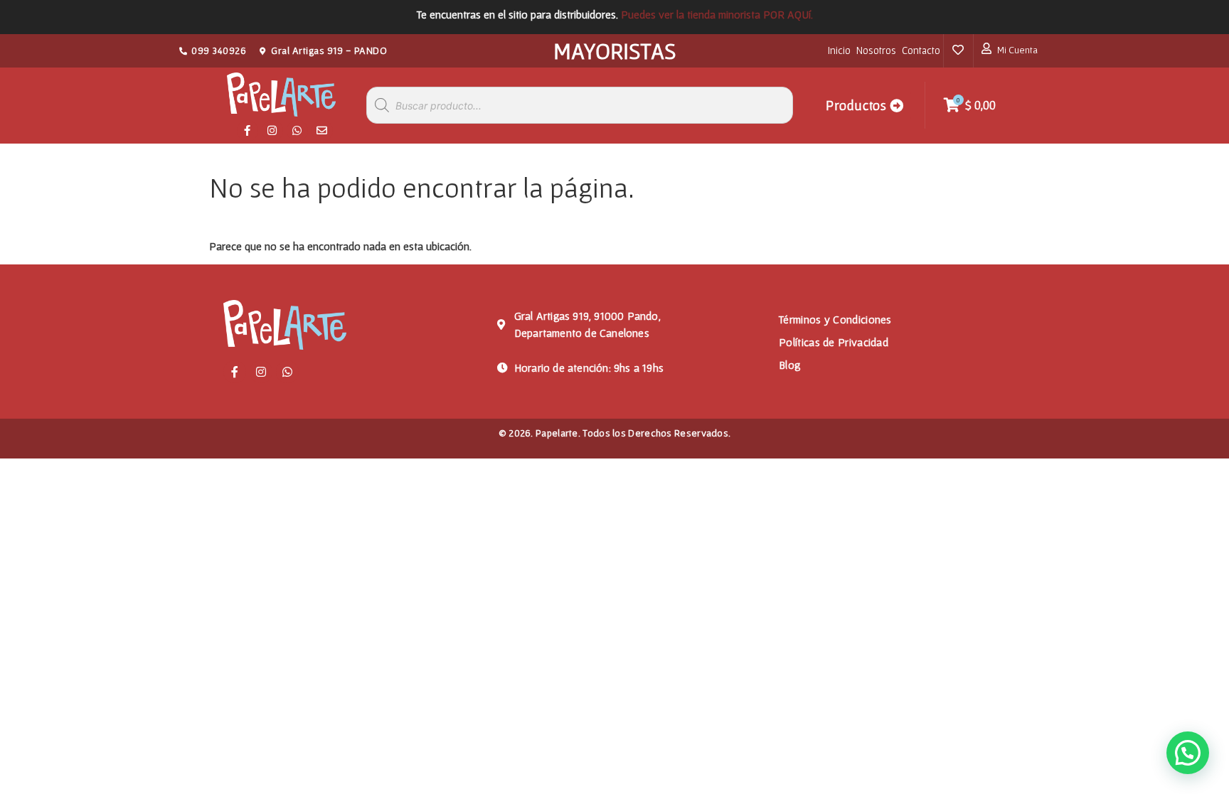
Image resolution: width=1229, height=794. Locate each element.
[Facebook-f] (247, 130)
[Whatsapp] (297, 130)
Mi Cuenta (1017, 49)
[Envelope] (322, 130)
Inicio (839, 50)
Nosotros (876, 50)
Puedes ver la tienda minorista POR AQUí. (717, 14)
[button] (1187, 752)
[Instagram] (272, 130)
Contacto (921, 50)
